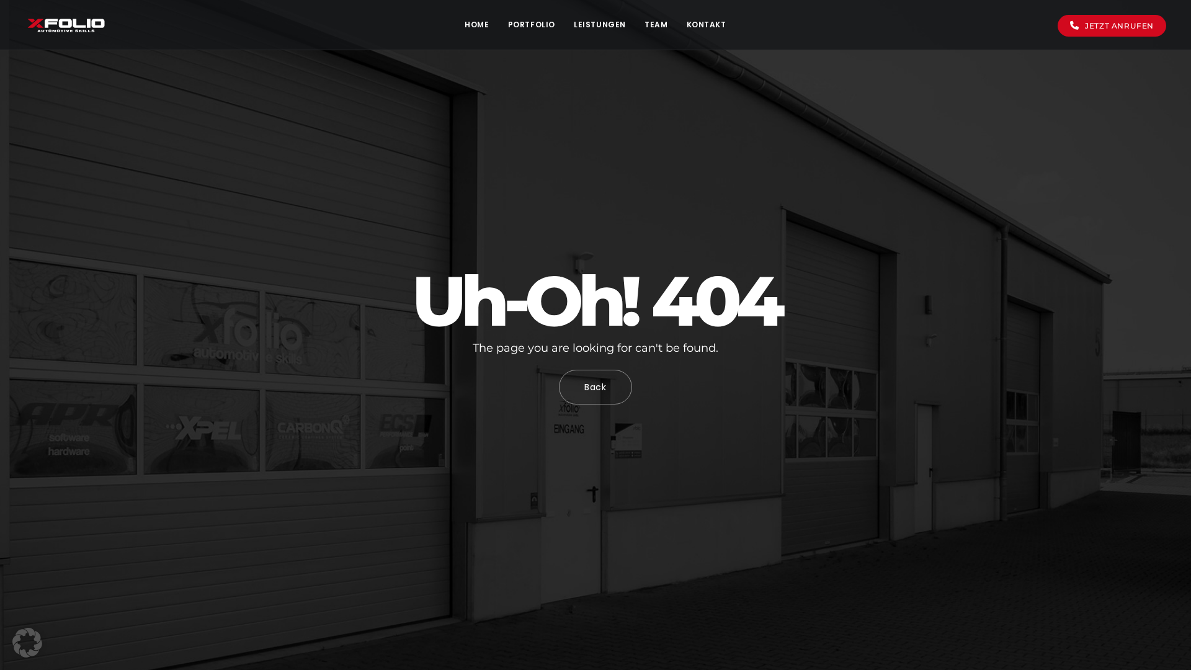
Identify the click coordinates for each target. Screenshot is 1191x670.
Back (595, 387)
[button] (27, 642)
